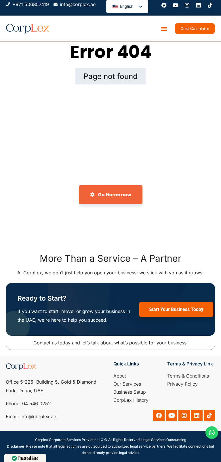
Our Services (127, 384)
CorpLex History (130, 400)
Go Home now (114, 194)
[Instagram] (187, 5)
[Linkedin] (198, 5)
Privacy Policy (182, 384)
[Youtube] (175, 5)
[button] (164, 28)
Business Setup (129, 392)
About (119, 376)
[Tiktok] (210, 5)
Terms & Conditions (188, 376)
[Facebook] (164, 5)
